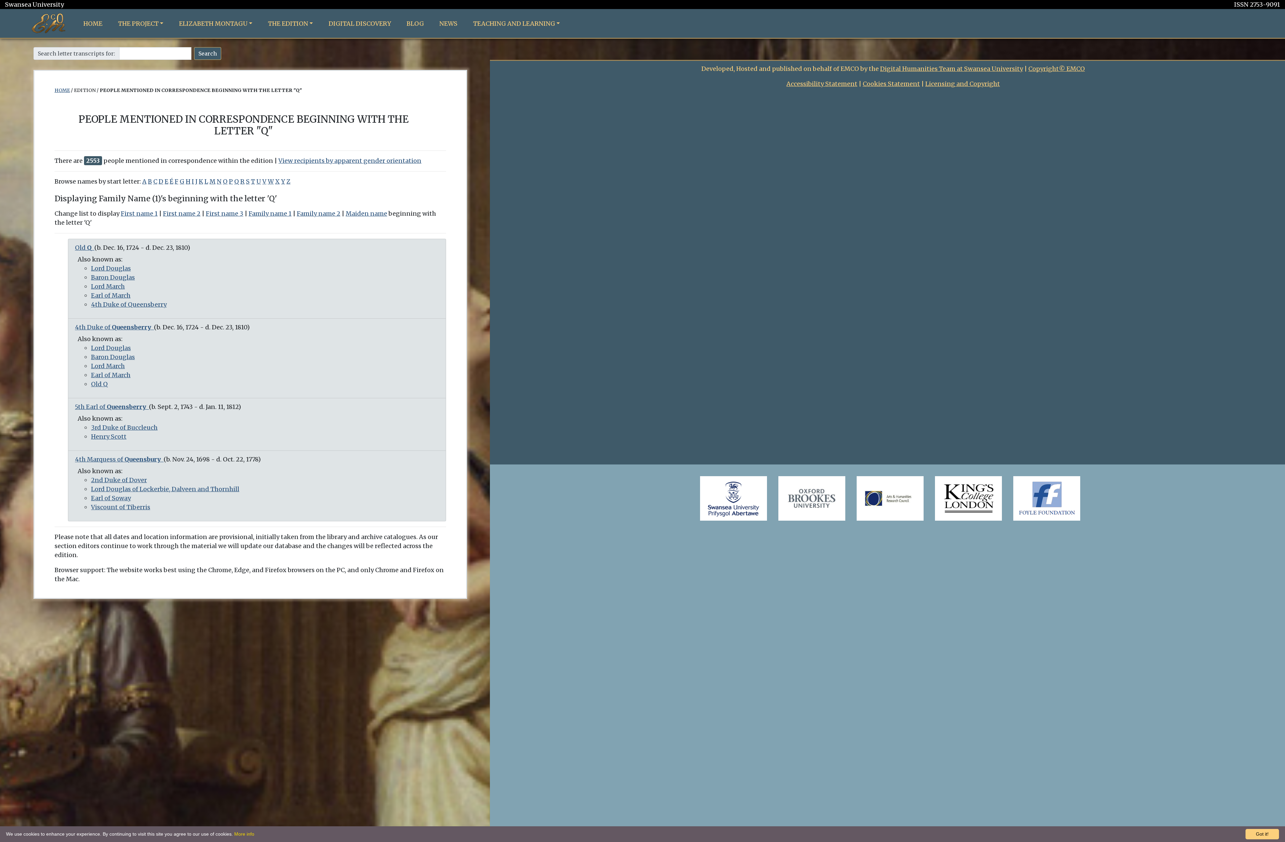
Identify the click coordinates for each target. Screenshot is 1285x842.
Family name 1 (270, 213)
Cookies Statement (891, 84)
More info (244, 834)
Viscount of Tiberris (120, 507)
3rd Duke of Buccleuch (124, 427)
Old (83, 247)
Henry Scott (108, 436)
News (448, 23)
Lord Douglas (111, 268)
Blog (415, 23)
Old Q (99, 384)
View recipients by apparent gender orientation (349, 161)
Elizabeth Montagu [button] (213, 23)
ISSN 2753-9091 (1257, 4)
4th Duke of (113, 327)
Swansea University (34, 4)
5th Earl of (110, 407)
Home (92, 23)
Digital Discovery (360, 23)
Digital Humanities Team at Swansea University (951, 69)
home (62, 90)
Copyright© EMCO (1056, 69)
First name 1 (139, 213)
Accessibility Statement (821, 84)
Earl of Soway (111, 498)
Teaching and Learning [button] (514, 23)
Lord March (108, 286)
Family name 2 (318, 213)
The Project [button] (138, 23)
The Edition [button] (288, 23)
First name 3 (224, 213)
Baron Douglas (113, 277)
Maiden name (366, 213)
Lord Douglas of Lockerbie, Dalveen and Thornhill (165, 489)
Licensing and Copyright (962, 84)
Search (207, 53)
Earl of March (111, 295)
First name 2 (181, 213)
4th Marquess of (118, 459)
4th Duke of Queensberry (129, 304)
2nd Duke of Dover (119, 480)
